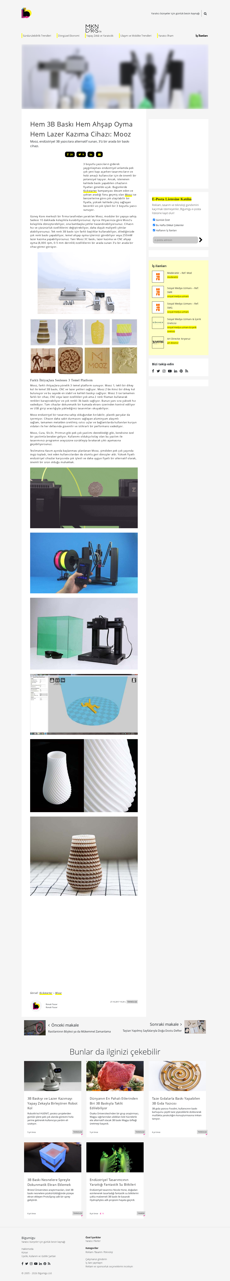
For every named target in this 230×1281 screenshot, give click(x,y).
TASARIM (141, 1213)
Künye (25, 1252)
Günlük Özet (163, 220)
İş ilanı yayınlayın (94, 1262)
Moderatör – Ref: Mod (179, 272)
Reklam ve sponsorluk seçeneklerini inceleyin (109, 1266)
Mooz (128, 194)
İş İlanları (202, 35)
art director (172, 342)
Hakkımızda (27, 1248)
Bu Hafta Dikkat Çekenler (170, 225)
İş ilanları (159, 266)
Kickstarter (90, 190)
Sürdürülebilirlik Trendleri (37, 35)
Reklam (89, 1252)
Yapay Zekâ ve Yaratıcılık (99, 35)
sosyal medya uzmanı (178, 296)
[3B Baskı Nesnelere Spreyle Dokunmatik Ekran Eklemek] (52, 1157)
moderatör (172, 277)
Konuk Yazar (51, 1004)
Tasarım (98, 1252)
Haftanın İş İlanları (166, 230)
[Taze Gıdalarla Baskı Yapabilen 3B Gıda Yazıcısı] (177, 1076)
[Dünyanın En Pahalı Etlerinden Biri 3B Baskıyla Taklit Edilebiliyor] (115, 1076)
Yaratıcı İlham (165, 35)
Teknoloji (108, 1252)
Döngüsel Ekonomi (68, 35)
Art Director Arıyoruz (178, 338)
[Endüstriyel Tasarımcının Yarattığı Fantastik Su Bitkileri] (115, 1157)
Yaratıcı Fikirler (93, 1241)
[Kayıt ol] (201, 239)
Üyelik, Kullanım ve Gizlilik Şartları (39, 1256)
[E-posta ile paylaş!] (99, 154)
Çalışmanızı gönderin (96, 1259)
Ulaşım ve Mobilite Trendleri (135, 35)
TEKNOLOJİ (132, 1001)
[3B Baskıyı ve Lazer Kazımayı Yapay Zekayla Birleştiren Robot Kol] (52, 1076)
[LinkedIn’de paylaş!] (91, 154)
